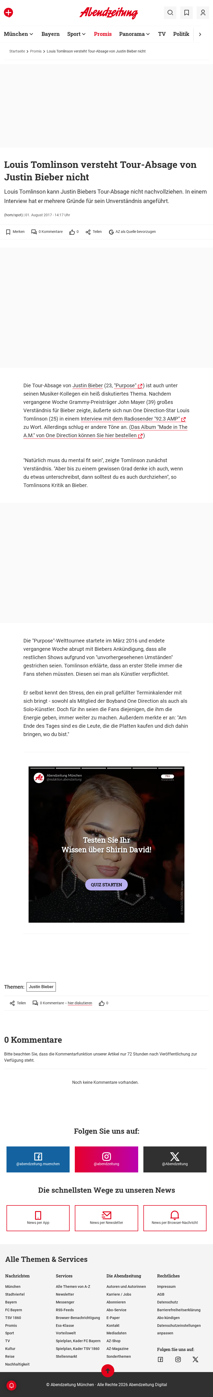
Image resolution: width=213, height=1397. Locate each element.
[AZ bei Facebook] (160, 1360)
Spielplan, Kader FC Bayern (78, 1341)
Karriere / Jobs (118, 1294)
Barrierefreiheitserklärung (179, 1310)
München (16, 33)
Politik (181, 33)
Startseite (17, 51)
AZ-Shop (113, 1341)
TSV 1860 (13, 1318)
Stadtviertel (15, 1294)
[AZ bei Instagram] (178, 1360)
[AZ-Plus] (8, 13)
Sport (74, 33)
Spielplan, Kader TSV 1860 (77, 1349)
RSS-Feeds (65, 1310)
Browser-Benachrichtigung (78, 1318)
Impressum (166, 1286)
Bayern (51, 33)
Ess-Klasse (65, 1325)
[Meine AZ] (203, 12)
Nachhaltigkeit (17, 1364)
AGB (160, 1294)
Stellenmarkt (66, 1356)
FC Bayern (13, 1310)
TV (162, 33)
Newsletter (65, 1294)
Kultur (10, 1349)
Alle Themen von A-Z (73, 1286)
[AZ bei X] (195, 1360)
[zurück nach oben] (108, 1373)
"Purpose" (125, 385)
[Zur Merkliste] (186, 12)
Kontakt (112, 1325)
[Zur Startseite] (108, 18)
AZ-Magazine (117, 1349)
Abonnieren (116, 1302)
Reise (10, 1356)
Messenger (65, 1302)
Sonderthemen (118, 1356)
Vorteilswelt (66, 1333)
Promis (103, 33)
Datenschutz (167, 1302)
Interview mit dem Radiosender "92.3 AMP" (130, 419)
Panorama (132, 33)
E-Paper (113, 1318)
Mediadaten (116, 1333)
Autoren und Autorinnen (126, 1286)
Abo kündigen (168, 1318)
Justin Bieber (87, 385)
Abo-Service (116, 1310)
